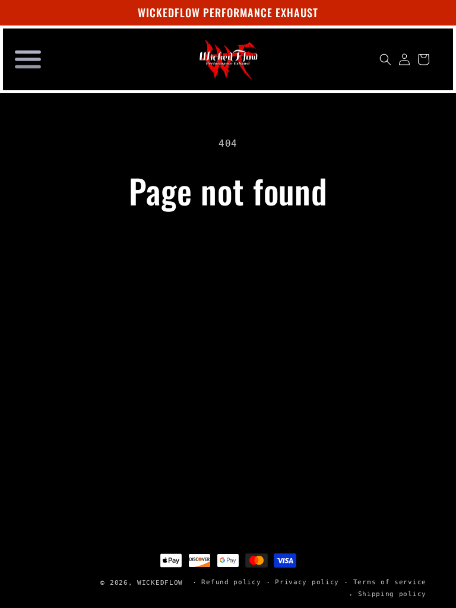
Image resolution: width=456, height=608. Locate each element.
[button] (28, 59)
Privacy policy (307, 582)
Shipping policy (392, 594)
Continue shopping (228, 248)
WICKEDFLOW (160, 583)
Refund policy (231, 582)
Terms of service (389, 582)
